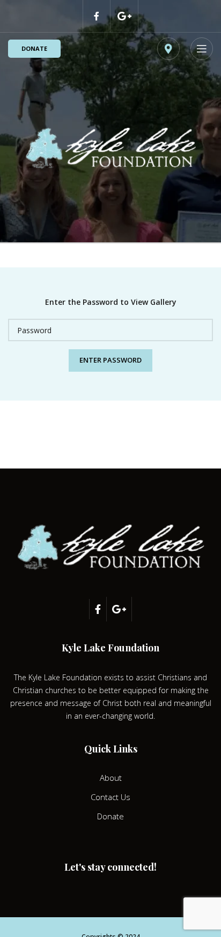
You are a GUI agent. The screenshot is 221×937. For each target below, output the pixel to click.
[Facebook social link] (96, 16)
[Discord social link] (124, 16)
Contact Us (110, 797)
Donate (34, 48)
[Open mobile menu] (201, 48)
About (111, 777)
